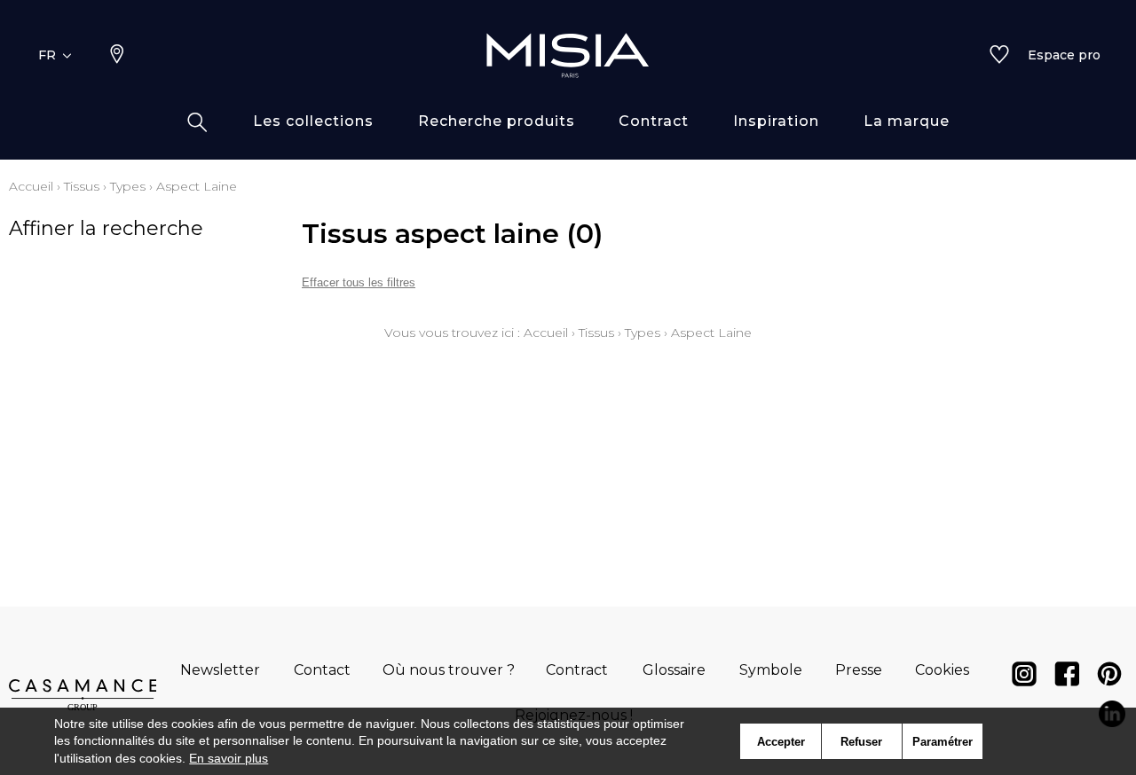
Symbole (770, 669)
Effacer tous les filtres (358, 282)
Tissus (81, 186)
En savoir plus (228, 758)
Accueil (31, 186)
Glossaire (674, 669)
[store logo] (568, 55)
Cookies (942, 669)
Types (128, 186)
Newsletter (220, 669)
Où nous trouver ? (449, 669)
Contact (322, 669)
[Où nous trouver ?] (117, 56)
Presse (858, 669)
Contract (577, 669)
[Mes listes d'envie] (999, 56)
